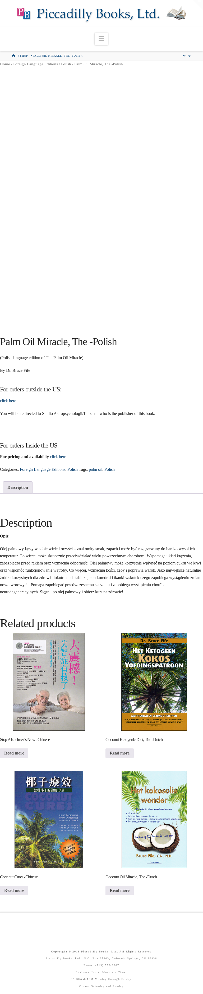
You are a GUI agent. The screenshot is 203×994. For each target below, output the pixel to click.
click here (8, 401)
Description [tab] (17, 487)
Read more (14, 753)
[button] (101, 39)
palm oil (95, 469)
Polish (66, 64)
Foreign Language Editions (35, 64)
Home (5, 64)
